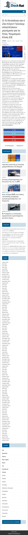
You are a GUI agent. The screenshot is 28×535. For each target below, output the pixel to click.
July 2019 (4, 409)
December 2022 (6, 338)
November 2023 (6, 319)
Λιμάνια (8, 162)
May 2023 (4, 329)
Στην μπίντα (5, 510)
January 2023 (5, 336)
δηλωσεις (9, 41)
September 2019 (6, 406)
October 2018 (5, 425)
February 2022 (5, 355)
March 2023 (5, 333)
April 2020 (4, 393)
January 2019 (5, 419)
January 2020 (5, 399)
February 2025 (5, 293)
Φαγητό (4, 516)
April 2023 (4, 331)
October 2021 (5, 362)
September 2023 (6, 323)
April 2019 (4, 414)
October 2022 (5, 342)
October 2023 (5, 321)
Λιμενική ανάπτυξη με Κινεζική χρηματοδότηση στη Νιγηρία (13, 165)
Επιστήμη (4, 485)
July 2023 (4, 326)
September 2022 (6, 343)
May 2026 (4, 267)
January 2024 (5, 316)
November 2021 (6, 361)
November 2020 (6, 381)
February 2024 (5, 314)
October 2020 (5, 383)
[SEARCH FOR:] (14, 14)
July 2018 (4, 430)
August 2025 (5, 283)
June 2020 (4, 390)
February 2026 (5, 272)
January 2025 (5, 295)
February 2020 (5, 397)
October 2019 (5, 404)
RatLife (3, 463)
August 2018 (5, 428)
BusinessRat (4, 453)
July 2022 (4, 347)
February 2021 (5, 376)
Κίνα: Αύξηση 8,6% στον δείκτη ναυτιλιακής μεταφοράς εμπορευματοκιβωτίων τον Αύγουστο (13, 197)
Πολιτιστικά (5, 504)
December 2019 (6, 400)
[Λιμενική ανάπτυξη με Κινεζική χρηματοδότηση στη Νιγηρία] (14, 160)
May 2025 (4, 288)
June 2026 (4, 265)
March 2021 (5, 374)
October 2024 (5, 300)
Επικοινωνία (14, 531)
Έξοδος (4, 481)
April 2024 (4, 310)
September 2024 (6, 302)
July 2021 (4, 367)
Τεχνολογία (4, 513)
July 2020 (4, 388)
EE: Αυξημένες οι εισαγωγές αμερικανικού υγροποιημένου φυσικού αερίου (12, 215)
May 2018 (4, 433)
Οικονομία (4, 500)
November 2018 (6, 423)
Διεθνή (3, 162)
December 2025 (6, 276)
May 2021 (4, 371)
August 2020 (5, 387)
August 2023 (5, 324)
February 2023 (5, 335)
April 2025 (4, 290)
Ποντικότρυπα (5, 507)
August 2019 (5, 407)
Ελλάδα (4, 478)
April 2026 (4, 269)
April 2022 (4, 352)
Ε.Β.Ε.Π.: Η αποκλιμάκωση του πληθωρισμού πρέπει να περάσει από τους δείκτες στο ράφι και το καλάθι (13, 242)
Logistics (4, 456)
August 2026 (5, 262)
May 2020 (4, 392)
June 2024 (4, 307)
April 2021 (4, 373)
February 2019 (5, 418)
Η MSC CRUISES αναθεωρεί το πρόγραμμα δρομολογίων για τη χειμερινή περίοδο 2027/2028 (12, 237)
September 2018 (6, 426)
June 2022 (4, 348)
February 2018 (5, 438)
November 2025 (6, 277)
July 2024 (4, 305)
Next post (19, 145)
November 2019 (6, 402)
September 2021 (6, 364)
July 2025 (4, 284)
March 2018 (5, 437)
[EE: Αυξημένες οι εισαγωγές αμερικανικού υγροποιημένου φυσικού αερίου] (14, 209)
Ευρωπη (17, 41)
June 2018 (4, 432)
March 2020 (5, 395)
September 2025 (6, 281)
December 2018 (6, 421)
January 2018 (5, 440)
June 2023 (4, 328)
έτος (14, 41)
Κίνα (21, 41)
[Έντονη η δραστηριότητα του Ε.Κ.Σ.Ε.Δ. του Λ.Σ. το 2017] (14, 175)
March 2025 (5, 291)
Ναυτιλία (8, 211)
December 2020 (6, 380)
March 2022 (5, 354)
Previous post (10, 145)
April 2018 (4, 435)
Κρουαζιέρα (5, 491)
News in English (5, 459)
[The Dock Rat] (14, 4)
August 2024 (5, 303)
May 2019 (4, 413)
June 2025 (4, 286)
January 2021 (5, 378)
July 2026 (4, 264)
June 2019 (4, 411)
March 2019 (5, 416)
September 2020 (6, 385)
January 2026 (5, 274)
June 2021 (4, 369)
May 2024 (4, 309)
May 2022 (4, 350)
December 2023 (6, 317)
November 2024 (6, 298)
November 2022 (6, 340)
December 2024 (6, 297)
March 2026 (5, 271)
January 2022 (5, 357)
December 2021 (6, 359)
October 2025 (5, 279)
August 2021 (5, 366)
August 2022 (5, 345)
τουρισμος (4, 42)
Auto (3, 450)
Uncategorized (5, 469)
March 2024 (5, 312)
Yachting (4, 472)
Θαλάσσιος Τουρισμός (7, 488)
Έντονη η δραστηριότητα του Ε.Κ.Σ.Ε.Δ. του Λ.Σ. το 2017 (12, 180)
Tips (3, 466)
